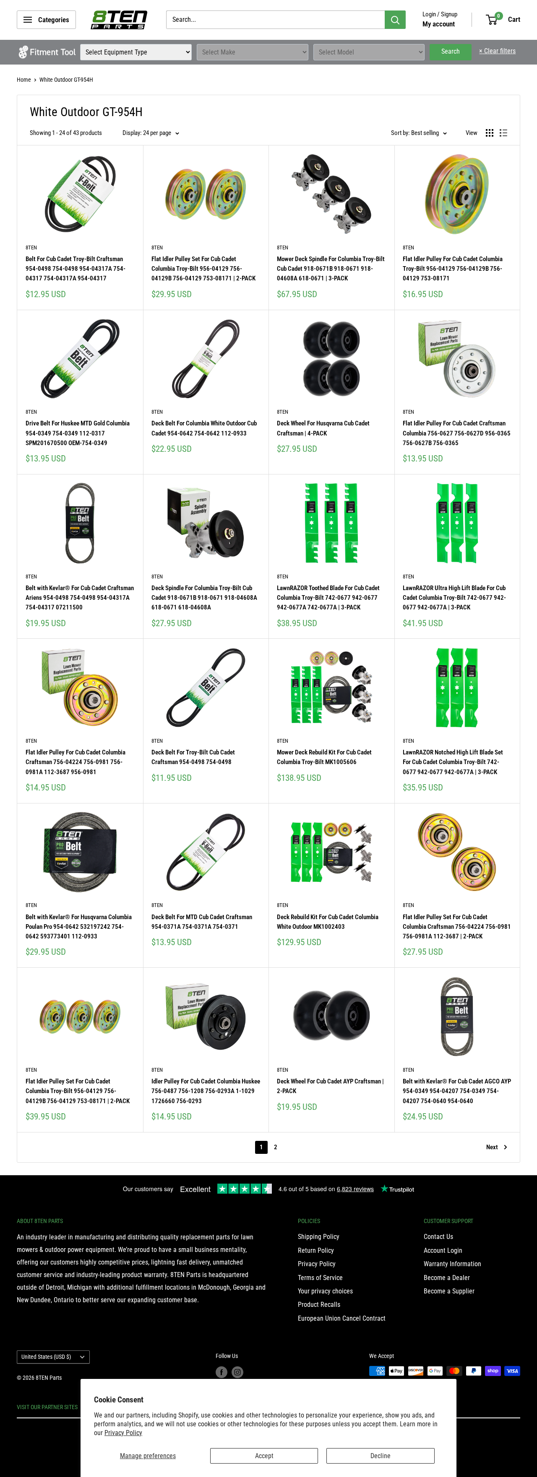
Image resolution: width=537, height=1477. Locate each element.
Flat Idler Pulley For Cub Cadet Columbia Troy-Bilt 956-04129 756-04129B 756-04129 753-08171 (453, 268)
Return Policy (316, 1250)
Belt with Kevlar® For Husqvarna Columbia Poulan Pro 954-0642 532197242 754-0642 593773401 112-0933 (79, 927)
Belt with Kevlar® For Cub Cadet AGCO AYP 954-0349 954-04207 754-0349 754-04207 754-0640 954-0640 (457, 1091)
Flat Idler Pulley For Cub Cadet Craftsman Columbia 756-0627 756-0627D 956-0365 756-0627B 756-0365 (457, 433)
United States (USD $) (46, 1356)
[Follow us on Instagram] (237, 1372)
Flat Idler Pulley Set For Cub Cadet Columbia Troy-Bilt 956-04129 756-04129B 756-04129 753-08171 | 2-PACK (203, 268)
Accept (264, 1456)
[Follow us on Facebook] (221, 1372)
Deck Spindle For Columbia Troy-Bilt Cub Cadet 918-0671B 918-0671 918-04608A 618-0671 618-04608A (204, 598)
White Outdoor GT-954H (66, 79)
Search (450, 51)
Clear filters (497, 51)
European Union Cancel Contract (342, 1318)
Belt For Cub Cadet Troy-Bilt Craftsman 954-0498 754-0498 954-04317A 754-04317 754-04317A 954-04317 (75, 268)
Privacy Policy (123, 1433)
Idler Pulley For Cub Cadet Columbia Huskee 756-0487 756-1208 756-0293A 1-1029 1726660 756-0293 (205, 1091)
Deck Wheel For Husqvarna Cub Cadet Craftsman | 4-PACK (323, 428)
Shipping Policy (318, 1237)
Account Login (443, 1250)
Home (24, 79)
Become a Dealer (447, 1278)
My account (438, 24)
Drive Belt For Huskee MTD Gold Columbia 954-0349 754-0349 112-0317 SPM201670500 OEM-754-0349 (78, 433)
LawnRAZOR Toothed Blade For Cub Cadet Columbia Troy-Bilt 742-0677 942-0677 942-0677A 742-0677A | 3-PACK (328, 598)
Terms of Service (320, 1278)
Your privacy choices (325, 1291)
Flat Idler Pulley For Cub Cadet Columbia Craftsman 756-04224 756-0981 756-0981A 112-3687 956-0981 (75, 762)
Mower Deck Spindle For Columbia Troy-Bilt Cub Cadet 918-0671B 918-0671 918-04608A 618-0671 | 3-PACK (331, 268)
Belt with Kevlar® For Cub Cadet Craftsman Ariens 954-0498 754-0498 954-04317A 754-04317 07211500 (80, 598)
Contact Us (438, 1237)
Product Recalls (319, 1305)
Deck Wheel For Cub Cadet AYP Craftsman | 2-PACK (330, 1086)
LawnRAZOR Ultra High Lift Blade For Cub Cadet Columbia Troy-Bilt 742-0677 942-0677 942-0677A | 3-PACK (454, 598)
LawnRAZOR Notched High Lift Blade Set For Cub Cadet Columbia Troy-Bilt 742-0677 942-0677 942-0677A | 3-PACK (453, 762)
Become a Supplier (449, 1291)
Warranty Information (452, 1264)
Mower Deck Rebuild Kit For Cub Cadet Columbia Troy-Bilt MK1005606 (324, 757)
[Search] (395, 19)
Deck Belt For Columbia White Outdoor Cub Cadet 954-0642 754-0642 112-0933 (204, 428)
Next (492, 1147)
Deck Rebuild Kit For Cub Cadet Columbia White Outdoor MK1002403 (327, 921)
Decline (380, 1456)
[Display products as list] (503, 133)
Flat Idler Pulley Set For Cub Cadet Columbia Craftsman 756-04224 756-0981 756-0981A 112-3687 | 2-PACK (457, 927)
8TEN (31, 247)
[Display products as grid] (489, 133)
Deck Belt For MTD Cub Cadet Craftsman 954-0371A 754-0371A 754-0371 (201, 921)
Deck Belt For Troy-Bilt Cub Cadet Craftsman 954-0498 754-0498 (193, 757)
